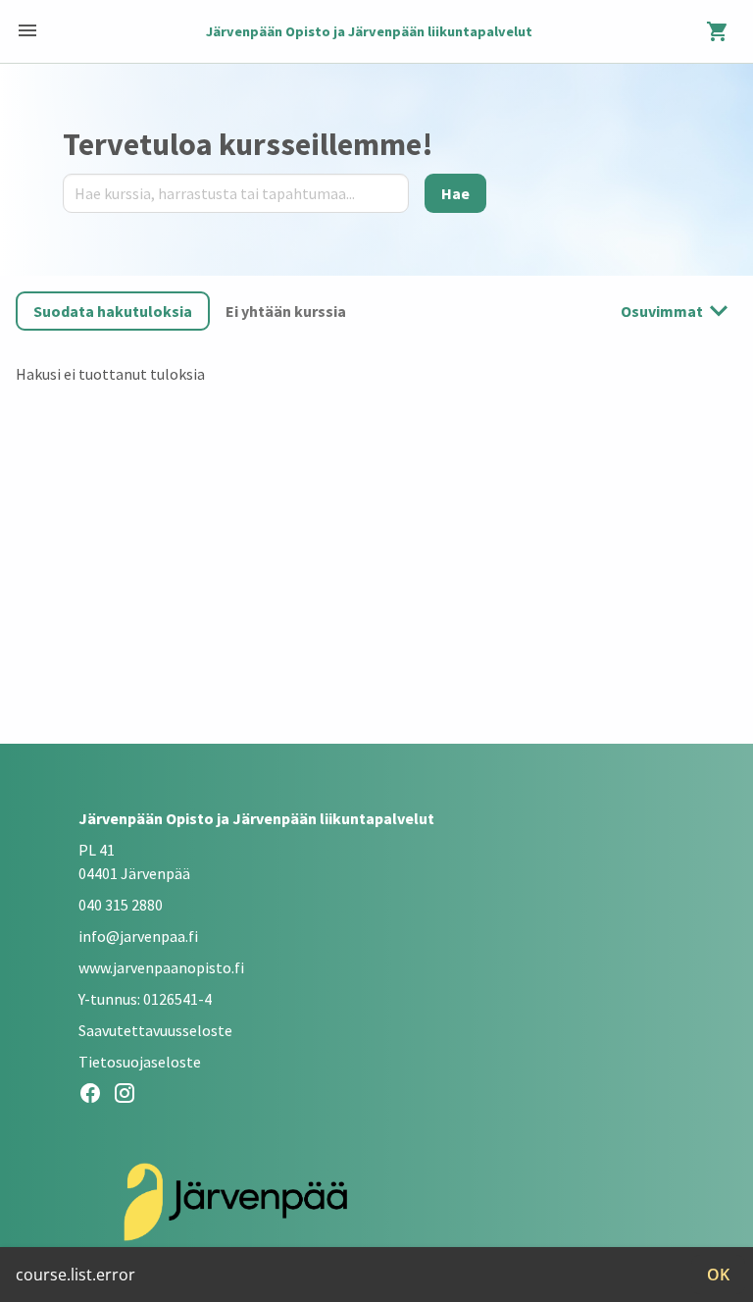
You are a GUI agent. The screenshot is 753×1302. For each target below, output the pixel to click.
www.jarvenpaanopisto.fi (161, 967)
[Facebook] (95, 1096)
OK (718, 1274)
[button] (113, 311)
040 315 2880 (120, 904)
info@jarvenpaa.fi (138, 936)
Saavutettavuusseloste (155, 1030)
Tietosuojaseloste (139, 1061)
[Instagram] (130, 1096)
